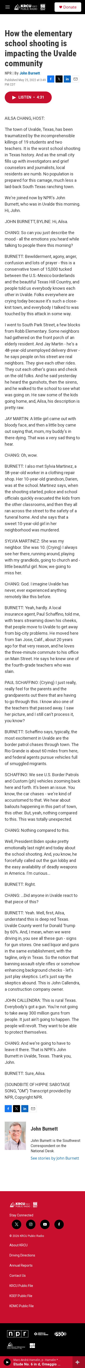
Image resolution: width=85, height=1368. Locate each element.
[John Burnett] (15, 1136)
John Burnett (30, 73)
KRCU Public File (21, 1286)
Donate (69, 7)
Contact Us (17, 1275)
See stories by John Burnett (55, 1158)
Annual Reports (21, 1265)
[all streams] (78, 1362)
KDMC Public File (21, 1306)
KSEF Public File (20, 1296)
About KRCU (18, 1245)
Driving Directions (22, 1255)
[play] (7, 1362)
